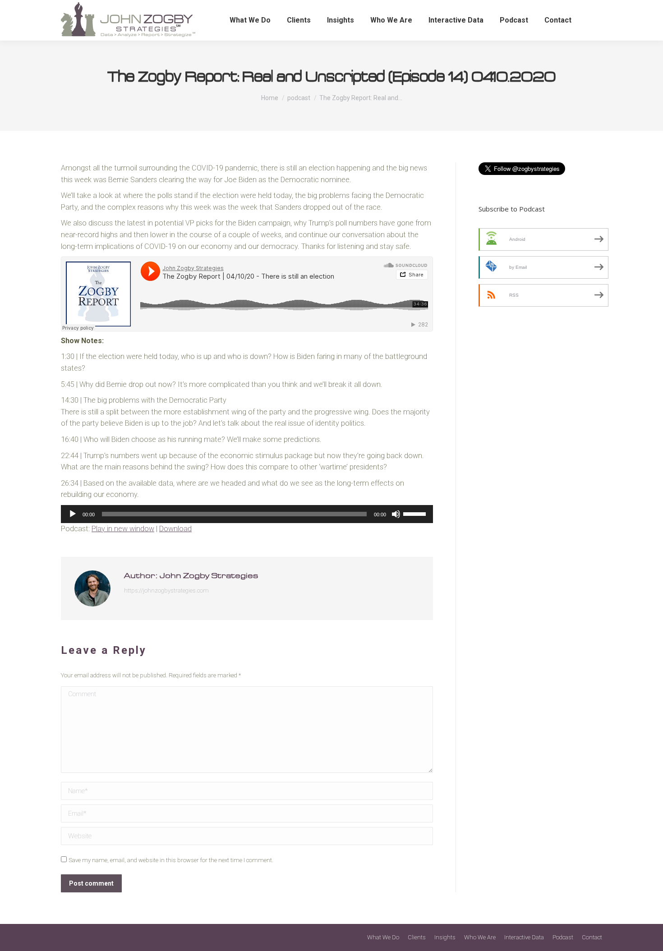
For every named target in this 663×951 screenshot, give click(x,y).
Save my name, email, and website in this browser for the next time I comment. (171, 860)
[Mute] (396, 514)
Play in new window (123, 528)
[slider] (415, 513)
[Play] (72, 514)
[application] (247, 514)
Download (175, 528)
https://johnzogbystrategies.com (166, 590)
